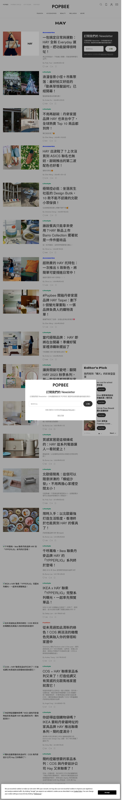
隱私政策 (71, 410)
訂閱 (88, 404)
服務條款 (65, 410)
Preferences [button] (37, 794)
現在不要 (61, 415)
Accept (107, 792)
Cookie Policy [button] (78, 791)
